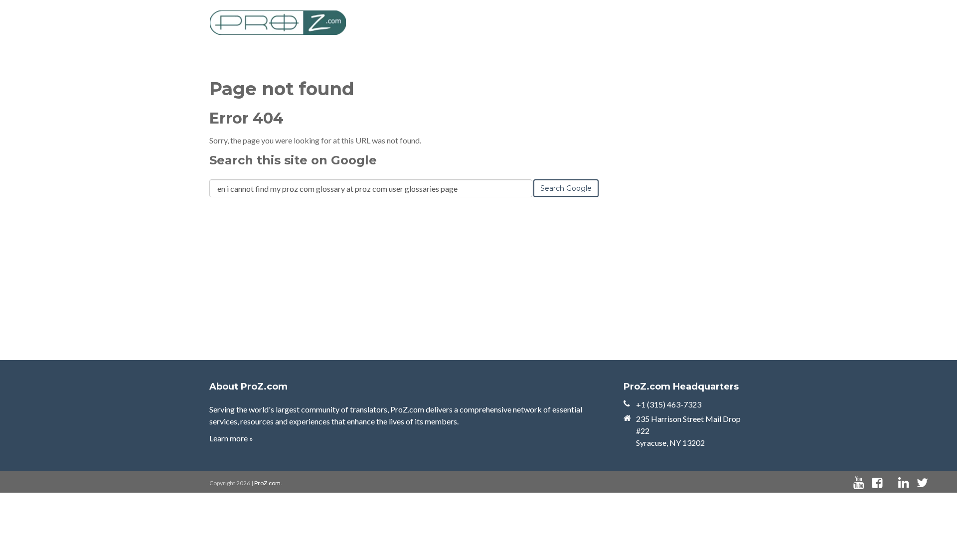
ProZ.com (267, 483)
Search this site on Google (293, 160)
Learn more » (231, 438)
